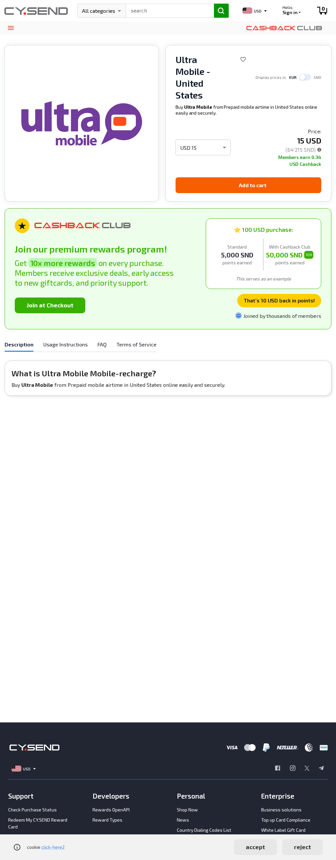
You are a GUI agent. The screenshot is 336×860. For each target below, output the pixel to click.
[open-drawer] (10, 28)
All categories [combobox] (98, 11)
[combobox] (167, 10)
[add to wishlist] (243, 59)
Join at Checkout (50, 305)
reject (302, 846)
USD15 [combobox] (188, 147)
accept (255, 846)
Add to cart (252, 185)
